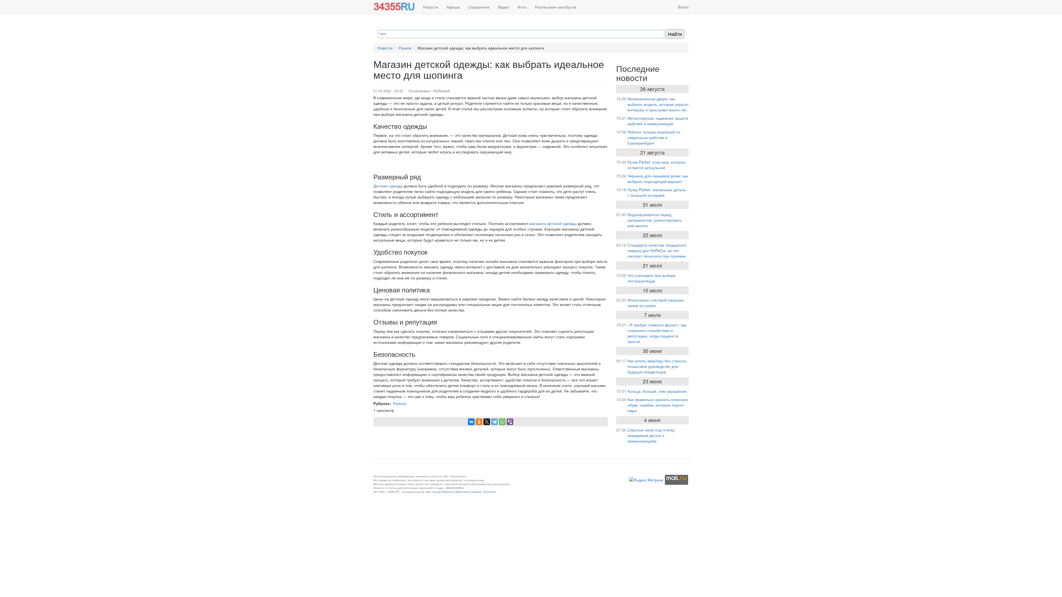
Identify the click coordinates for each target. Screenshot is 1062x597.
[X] (486, 421)
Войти (683, 7)
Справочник (479, 7)
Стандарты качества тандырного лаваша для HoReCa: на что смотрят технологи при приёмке (657, 250)
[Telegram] (494, 421)
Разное (405, 48)
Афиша (453, 7)
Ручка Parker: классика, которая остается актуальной (656, 164)
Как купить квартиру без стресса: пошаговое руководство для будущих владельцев (657, 366)
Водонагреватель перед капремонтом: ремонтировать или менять (655, 220)
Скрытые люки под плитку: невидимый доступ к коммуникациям (652, 435)
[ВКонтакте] (471, 421)
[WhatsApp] (502, 421)
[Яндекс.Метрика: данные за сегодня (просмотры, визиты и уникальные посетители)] (646, 480)
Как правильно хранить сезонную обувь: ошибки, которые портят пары (658, 405)
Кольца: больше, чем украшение (657, 391)
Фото (522, 7)
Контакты (490, 492)
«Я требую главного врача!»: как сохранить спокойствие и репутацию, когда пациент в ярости (657, 333)
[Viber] (510, 421)
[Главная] (396, 6)
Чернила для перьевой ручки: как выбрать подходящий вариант (658, 178)
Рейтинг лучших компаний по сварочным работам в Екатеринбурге (654, 137)
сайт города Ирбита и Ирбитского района (453, 492)
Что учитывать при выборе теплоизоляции (652, 278)
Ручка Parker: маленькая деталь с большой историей (657, 192)
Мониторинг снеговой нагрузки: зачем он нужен (656, 302)
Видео (503, 7)
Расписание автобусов (555, 7)
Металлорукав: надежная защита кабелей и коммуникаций (658, 120)
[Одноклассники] (479, 421)
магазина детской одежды (553, 223)
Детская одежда (387, 185)
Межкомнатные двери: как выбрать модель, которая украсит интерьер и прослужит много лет (658, 104)
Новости (430, 7)
